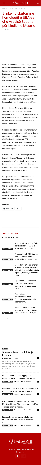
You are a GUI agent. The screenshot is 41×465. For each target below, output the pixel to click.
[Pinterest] (15, 34)
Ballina (4, 8)
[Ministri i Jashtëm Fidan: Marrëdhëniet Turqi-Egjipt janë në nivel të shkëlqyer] (8, 310)
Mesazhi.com (6, 358)
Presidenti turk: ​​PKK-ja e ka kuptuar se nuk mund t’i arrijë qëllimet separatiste (26, 256)
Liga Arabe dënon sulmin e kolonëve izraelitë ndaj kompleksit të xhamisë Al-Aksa (19, 420)
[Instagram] (23, 456)
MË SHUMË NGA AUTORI (10, 237)
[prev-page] (3, 318)
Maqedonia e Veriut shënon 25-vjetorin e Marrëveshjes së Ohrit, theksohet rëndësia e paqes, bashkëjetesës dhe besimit (27, 270)
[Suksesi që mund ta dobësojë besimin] (20, 336)
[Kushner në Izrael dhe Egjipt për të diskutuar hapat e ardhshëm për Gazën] (8, 246)
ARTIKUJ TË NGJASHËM (10, 234)
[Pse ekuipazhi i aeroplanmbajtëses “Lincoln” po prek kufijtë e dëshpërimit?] (8, 297)
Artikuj (5, 348)
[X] (10, 34)
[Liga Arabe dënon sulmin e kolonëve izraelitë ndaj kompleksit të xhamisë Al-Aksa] (8, 282)
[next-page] (7, 318)
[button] (4, 3)
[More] (25, 34)
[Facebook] (4, 34)
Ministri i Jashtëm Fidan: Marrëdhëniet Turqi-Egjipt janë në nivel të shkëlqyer (26, 310)
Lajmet (11, 8)
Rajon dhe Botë (20, 8)
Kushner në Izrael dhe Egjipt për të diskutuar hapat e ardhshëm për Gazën (26, 246)
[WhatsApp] (20, 34)
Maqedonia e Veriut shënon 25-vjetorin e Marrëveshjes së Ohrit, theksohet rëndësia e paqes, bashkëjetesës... (20, 404)
